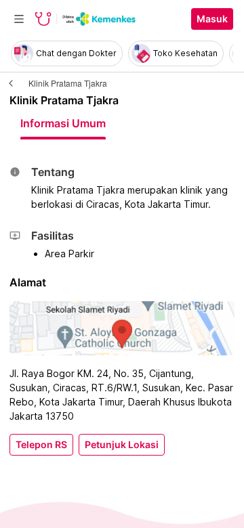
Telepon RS (41, 444)
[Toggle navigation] (19, 19)
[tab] (63, 123)
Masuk (212, 19)
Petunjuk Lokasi (122, 444)
